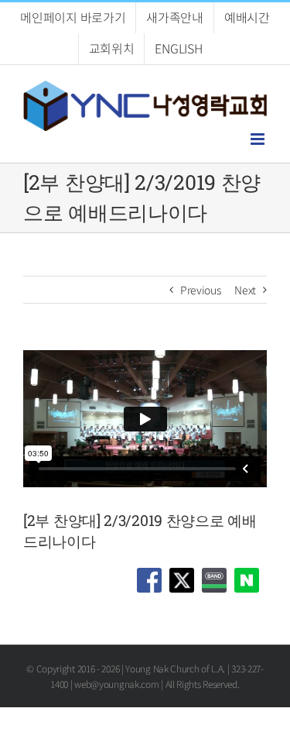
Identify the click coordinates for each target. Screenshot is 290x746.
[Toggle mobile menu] (259, 139)
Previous (200, 289)
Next (245, 289)
